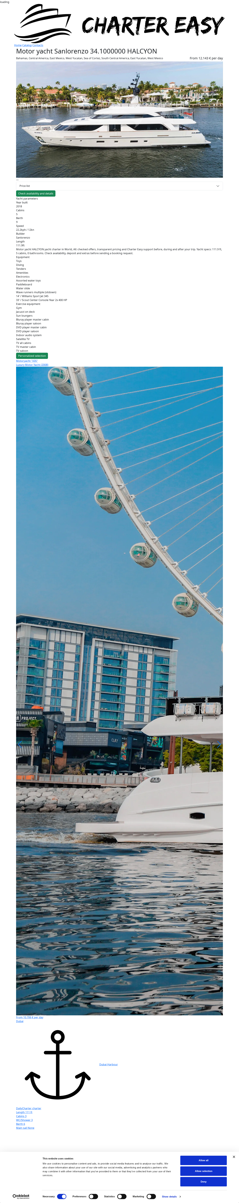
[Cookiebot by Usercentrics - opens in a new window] (21, 1196)
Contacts (37, 45)
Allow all (203, 1160)
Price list (25, 186)
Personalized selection (32, 356)
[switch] (93, 1196)
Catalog (27, 45)
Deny (203, 1181)
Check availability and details (35, 193)
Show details (169, 1196)
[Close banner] (234, 1157)
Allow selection (203, 1171)
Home (18, 45)
